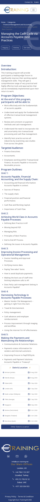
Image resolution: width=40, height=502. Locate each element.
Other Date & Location (20, 427)
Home (3, 22)
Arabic (36, 2)
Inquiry (5, 48)
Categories (11, 22)
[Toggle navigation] (33, 10)
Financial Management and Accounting (17, 25)
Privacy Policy (10, 496)
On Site (27, 48)
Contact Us (29, 2)
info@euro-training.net (20, 462)
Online (16, 48)
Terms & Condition (25, 496)
